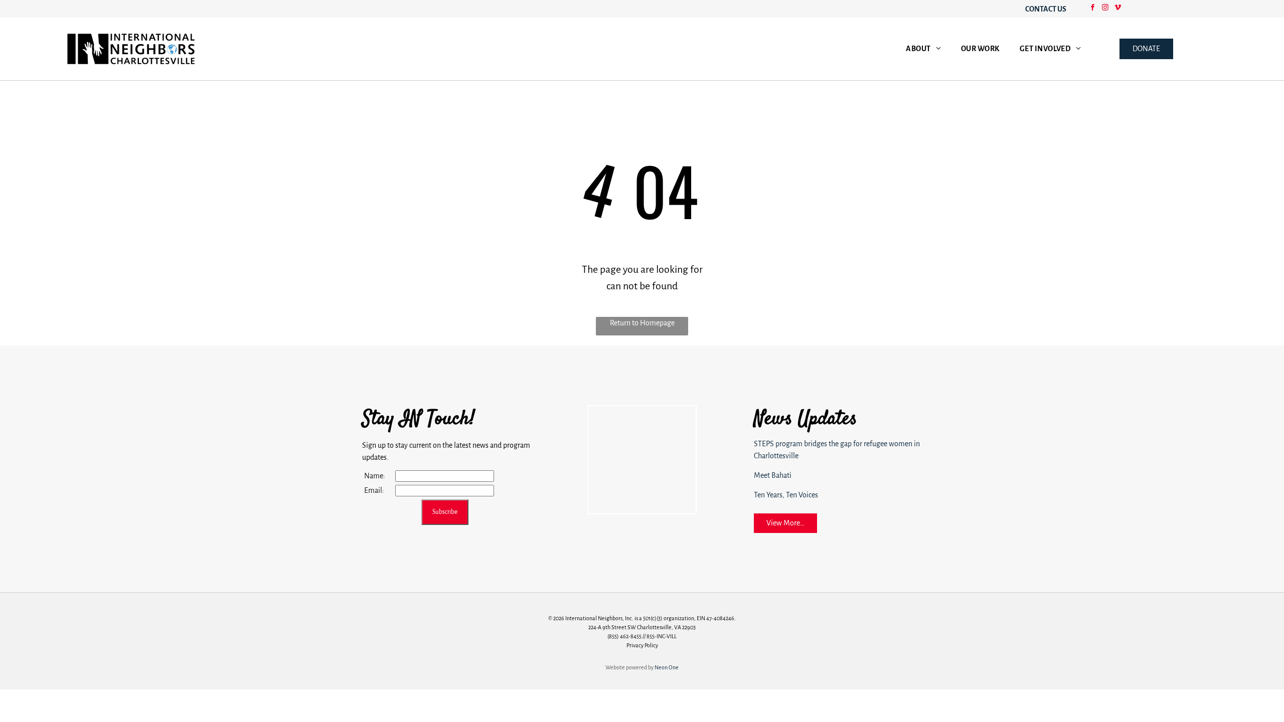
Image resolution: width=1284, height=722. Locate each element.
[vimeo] (1117, 9)
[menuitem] (923, 49)
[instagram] (1105, 9)
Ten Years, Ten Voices (786, 495)
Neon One (667, 667)
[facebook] (1092, 9)
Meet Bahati (772, 475)
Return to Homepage (642, 323)
